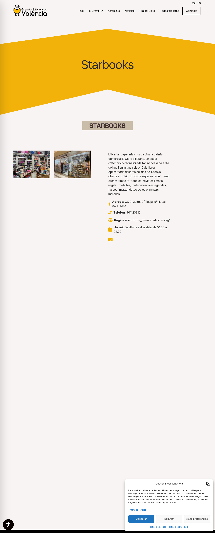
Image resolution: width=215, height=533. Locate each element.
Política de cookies (157, 527)
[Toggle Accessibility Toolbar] (8, 524)
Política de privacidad (178, 527)
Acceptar (141, 518)
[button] (208, 483)
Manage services (138, 510)
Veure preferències (197, 518)
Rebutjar (169, 518)
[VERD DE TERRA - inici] (30, 10)
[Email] (110, 240)
